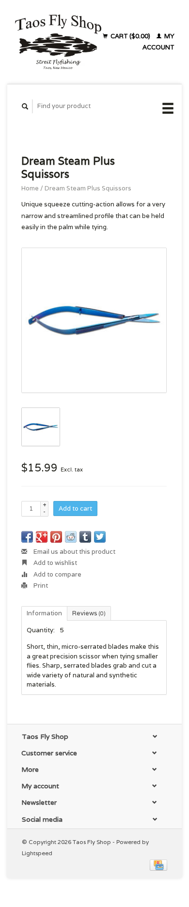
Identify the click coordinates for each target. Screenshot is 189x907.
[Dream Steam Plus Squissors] (94, 320)
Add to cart (75, 508)
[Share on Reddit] (71, 537)
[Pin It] (56, 537)
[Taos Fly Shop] (58, 42)
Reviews (89, 613)
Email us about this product (73, 551)
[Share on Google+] (41, 537)
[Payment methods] (158, 864)
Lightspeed (37, 853)
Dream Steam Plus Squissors (88, 188)
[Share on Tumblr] (85, 537)
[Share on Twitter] (100, 537)
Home (30, 188)
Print (40, 585)
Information (44, 613)
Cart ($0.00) (130, 36)
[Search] (25, 106)
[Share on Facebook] (27, 537)
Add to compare (56, 574)
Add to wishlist (54, 563)
